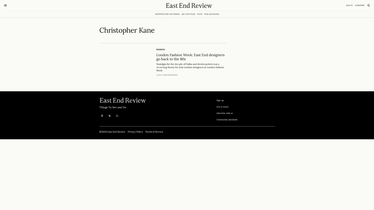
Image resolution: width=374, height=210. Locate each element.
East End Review (170, 75)
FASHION (160, 49)
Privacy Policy (135, 131)
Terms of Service (154, 131)
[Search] (368, 5)
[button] (227, 100)
